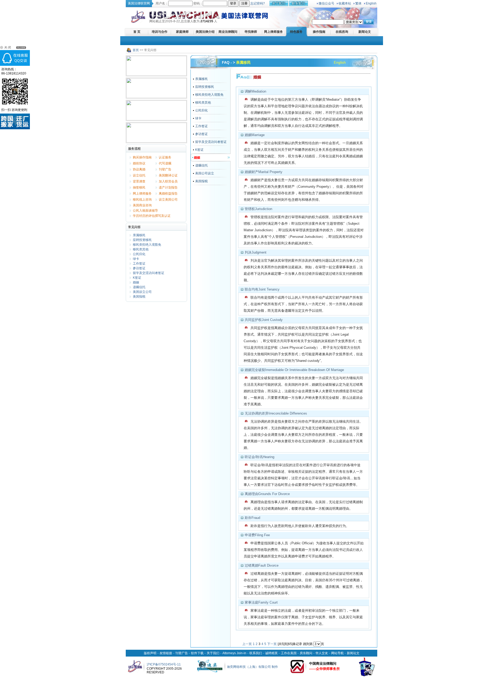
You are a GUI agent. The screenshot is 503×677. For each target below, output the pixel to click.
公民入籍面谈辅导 (145, 210)
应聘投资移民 (142, 240)
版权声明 (150, 653)
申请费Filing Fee (257, 535)
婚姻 (136, 282)
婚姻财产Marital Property (263, 172)
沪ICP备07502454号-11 (164, 664)
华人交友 (321, 653)
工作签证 (139, 263)
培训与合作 (159, 32)
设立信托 (139, 175)
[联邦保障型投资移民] (156, 65)
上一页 (247, 644)
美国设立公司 (142, 292)
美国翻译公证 (168, 175)
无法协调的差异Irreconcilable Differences (276, 413)
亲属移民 (139, 235)
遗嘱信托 (139, 287)
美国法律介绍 (205, 32)
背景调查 (139, 181)
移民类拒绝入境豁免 (147, 244)
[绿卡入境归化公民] (156, 110)
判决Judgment (255, 252)
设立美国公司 (168, 199)
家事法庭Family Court (261, 602)
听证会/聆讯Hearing (259, 457)
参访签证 (139, 268)
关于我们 (213, 653)
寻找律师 (250, 32)
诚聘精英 (271, 653)
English (371, 3)
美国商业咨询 (142, 205)
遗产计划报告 (168, 187)
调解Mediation (255, 91)
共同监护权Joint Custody (264, 320)
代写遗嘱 (165, 163)
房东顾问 (306, 653)
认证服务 (165, 157)
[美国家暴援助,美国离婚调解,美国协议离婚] (156, 88)
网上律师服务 (273, 32)
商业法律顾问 (227, 32)
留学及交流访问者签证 (148, 273)
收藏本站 (344, 3)
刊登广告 (165, 169)
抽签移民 (139, 187)
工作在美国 (289, 653)
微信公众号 (326, 3)
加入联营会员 (168, 181)
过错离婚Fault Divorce (261, 565)
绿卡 (136, 259)
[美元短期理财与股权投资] (156, 132)
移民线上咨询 (142, 199)
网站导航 (337, 653)
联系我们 (255, 653)
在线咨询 (342, 32)
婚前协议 (139, 163)
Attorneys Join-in (234, 653)
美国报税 (139, 296)
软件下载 (197, 653)
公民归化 (139, 254)
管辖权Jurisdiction (258, 209)
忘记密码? (257, 3)
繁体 (358, 3)
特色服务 (296, 32)
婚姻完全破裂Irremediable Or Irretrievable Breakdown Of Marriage (294, 370)
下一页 (272, 644)
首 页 (136, 32)
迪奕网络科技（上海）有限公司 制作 (252, 667)
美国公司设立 (204, 173)
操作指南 (319, 32)
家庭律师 (182, 32)
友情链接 (166, 653)
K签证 (137, 278)
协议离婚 (139, 169)
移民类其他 (141, 249)
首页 (136, 50)
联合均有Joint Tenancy (262, 289)
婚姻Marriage (255, 135)
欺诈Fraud (252, 518)
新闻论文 (364, 32)
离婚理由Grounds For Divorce (267, 494)
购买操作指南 (142, 157)
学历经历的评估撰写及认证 (152, 216)
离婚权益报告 (168, 193)
